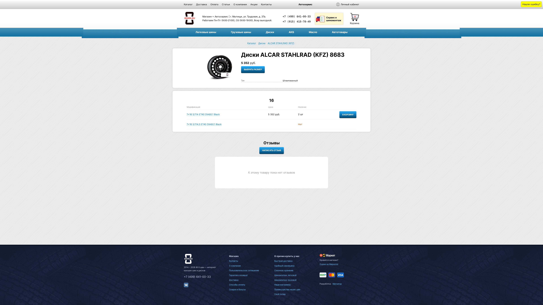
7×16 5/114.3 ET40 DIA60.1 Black (204, 124)
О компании (240, 4)
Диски (270, 32)
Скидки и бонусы (237, 289)
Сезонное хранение (283, 270)
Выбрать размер (253, 69)
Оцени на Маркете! (329, 264)
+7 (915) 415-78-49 (297, 21)
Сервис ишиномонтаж (333, 19)
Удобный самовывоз (284, 265)
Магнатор (337, 284)
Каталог (188, 4)
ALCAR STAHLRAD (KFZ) (281, 43)
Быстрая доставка (283, 261)
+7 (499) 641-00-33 (297, 16)
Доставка (201, 4)
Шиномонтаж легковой (285, 275)
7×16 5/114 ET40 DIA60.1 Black (203, 114)
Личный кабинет (350, 4)
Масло (313, 32)
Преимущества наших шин (287, 289)
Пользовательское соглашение (244, 270)
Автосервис (305, 4)
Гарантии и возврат (238, 275)
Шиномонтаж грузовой (285, 280)
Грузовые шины (241, 32)
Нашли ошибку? (531, 4)
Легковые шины (206, 32)
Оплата (214, 4)
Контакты (266, 4)
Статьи (226, 4)
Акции (254, 4)
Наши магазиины (282, 284)
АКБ (291, 32)
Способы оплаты (237, 284)
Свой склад (279, 294)
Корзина (354, 23)
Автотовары (340, 32)
